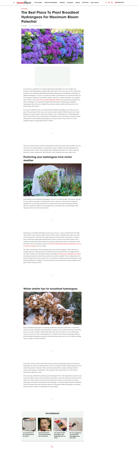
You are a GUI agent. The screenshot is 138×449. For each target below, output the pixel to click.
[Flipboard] (109, 2)
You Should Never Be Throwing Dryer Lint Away (28, 434)
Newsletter (120, 2)
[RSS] (112, 2)
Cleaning (70, 2)
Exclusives (38, 2)
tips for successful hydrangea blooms (48, 100)
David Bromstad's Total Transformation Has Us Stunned (44, 434)
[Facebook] (106, 2)
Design (77, 2)
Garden (62, 2)
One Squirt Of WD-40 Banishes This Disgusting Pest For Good (59, 435)
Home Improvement (50, 2)
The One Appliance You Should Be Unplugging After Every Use (75, 435)
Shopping (85, 2)
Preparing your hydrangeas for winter (69, 254)
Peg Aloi (25, 26)
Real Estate (95, 2)
